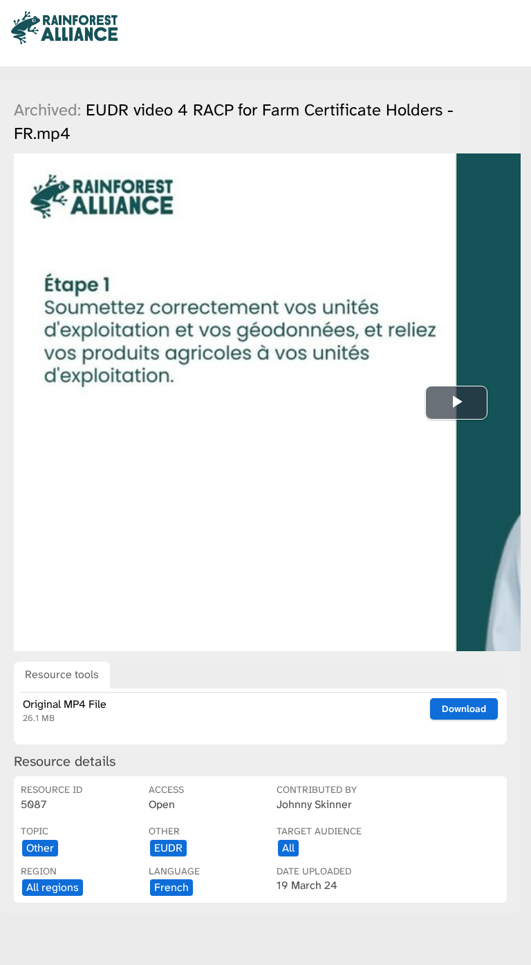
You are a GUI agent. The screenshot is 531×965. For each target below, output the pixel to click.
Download (464, 708)
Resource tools (62, 674)
